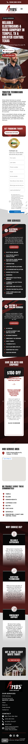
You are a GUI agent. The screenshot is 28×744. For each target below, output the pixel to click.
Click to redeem (14, 421)
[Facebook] (11, 736)
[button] (21, 9)
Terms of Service (15, 738)
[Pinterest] (17, 736)
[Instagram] (14, 736)
